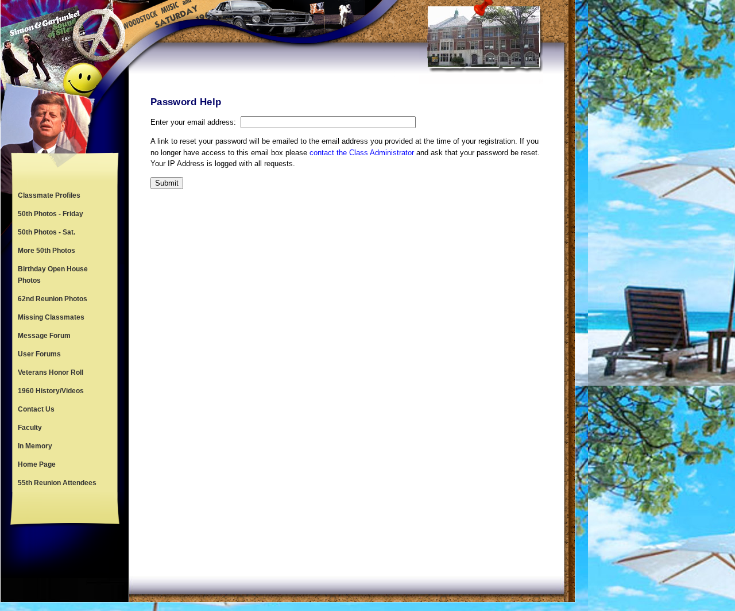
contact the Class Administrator (362, 152)
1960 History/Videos (51, 391)
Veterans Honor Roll (50, 372)
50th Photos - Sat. (46, 232)
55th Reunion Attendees (57, 483)
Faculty (30, 428)
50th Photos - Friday (50, 214)
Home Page (37, 464)
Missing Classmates (51, 317)
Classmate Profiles (49, 195)
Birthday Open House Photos (53, 275)
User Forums (39, 354)
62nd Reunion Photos (52, 299)
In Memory (35, 446)
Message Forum (44, 336)
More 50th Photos (46, 251)
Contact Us (36, 409)
